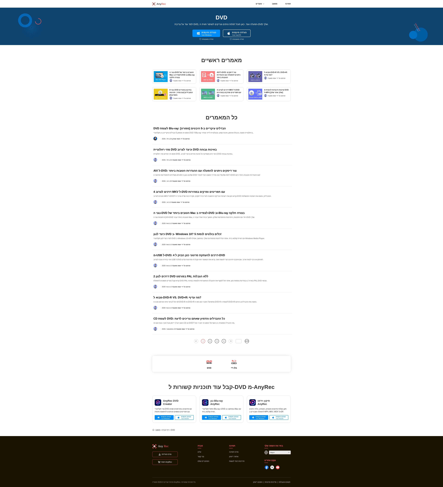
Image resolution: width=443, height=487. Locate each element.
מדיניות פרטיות (270, 482)
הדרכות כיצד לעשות (236, 461)
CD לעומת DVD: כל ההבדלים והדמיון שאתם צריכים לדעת (189, 318)
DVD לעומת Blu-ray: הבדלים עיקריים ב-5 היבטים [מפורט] (189, 128)
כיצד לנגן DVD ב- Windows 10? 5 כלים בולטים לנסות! (187, 234)
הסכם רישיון (257, 482)
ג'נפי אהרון (176, 139)
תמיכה (288, 4)
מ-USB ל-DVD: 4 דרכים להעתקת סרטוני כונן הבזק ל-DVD (189, 255)
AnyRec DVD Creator (170, 402)
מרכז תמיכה (233, 452)
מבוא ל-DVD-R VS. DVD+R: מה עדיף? (275, 73)
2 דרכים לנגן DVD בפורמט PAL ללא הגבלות (180, 276)
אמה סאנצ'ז (177, 81)
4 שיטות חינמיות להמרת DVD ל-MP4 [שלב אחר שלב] (276, 91)
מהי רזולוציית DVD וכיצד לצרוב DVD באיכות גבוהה (185, 149)
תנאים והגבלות (284, 482)
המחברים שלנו (203, 461)
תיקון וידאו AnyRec (264, 402)
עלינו (199, 452)
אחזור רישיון (233, 457)
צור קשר (201, 457)
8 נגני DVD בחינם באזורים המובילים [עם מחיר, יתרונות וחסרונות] (181, 92)
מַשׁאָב (274, 4)
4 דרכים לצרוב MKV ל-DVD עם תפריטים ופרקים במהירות (229, 91)
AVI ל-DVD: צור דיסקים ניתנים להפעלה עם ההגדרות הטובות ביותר (228, 74)
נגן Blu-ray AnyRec (216, 402)
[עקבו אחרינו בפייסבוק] (266, 467)
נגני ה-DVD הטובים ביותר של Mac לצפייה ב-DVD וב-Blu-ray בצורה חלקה (182, 74)
